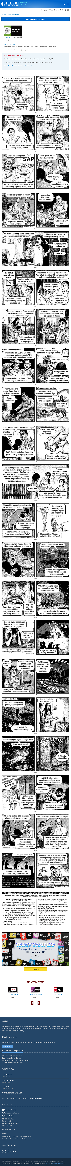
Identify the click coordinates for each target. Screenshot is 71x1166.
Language (7, 37)
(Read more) (19, 1031)
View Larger (37, 927)
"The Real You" (7, 1074)
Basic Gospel (15, 14)
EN (67, 10)
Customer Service (10, 1110)
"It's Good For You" (8, 1080)
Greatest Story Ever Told (35, 994)
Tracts (9, 14)
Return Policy (9, 1116)
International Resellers (58, 1163)
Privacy (48, 1163)
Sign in (45, 10)
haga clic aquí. (37, 1098)
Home (4, 14)
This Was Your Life (13, 994)
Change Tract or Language (35, 19)
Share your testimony (11, 1113)
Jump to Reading (9, 44)
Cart (51, 10)
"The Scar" (5, 1086)
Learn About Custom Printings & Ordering (17, 66)
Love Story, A (58, 994)
